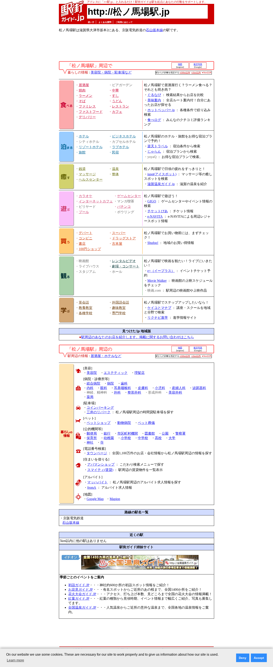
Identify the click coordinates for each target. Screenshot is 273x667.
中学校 (143, 438)
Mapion (115, 499)
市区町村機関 (127, 433)
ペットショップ (98, 423)
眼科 (103, 388)
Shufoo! (152, 243)
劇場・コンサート (125, 266)
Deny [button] (242, 658)
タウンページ (97, 453)
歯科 (124, 383)
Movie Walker (157, 280)
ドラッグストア (124, 238)
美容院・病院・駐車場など (111, 72)
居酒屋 (84, 85)
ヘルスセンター (91, 179)
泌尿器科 (199, 388)
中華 (115, 90)
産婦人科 (179, 388)
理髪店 (139, 373)
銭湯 (82, 169)
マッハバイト (97, 482)
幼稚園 (109, 438)
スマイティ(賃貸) (100, 470)
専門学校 (119, 313)
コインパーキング (100, 407)
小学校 (126, 438)
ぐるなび (154, 95)
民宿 (115, 152)
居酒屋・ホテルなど (106, 356)
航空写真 (198, 64)
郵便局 (92, 433)
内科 (90, 388)
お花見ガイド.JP (80, 589)
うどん (117, 101)
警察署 (180, 433)
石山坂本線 (154, 30)
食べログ (154, 120)
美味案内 (154, 100)
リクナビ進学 (157, 317)
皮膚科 (143, 388)
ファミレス (87, 106)
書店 (82, 243)
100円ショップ (90, 249)
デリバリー (87, 117)
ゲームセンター (129, 196)
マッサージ (87, 174)
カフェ (117, 112)
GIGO (151, 201)
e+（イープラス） (161, 271)
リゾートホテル (91, 147)
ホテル (84, 136)
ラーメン (85, 95)
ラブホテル (120, 147)
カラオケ (85, 196)
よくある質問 (105, 22)
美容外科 (175, 392)
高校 (158, 438)
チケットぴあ (157, 211)
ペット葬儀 (146, 423)
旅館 (82, 152)
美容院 (92, 373)
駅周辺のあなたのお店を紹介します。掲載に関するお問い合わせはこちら (137, 337)
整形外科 (134, 392)
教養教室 (85, 308)
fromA (91, 487)
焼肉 (82, 90)
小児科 (160, 388)
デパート (85, 233)
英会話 (84, 302)
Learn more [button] (15, 660)
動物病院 (124, 423)
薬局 (90, 397)
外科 (117, 392)
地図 (180, 64)
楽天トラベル (157, 146)
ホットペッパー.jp (161, 110)
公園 (165, 433)
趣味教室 (119, 308)
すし (115, 95)
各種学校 (85, 313)
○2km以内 (196, 72)
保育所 (92, 438)
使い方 (91, 22)
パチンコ (124, 206)
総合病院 (93, 383)
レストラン (120, 106)
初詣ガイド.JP (78, 585)
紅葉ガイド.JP (78, 598)
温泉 (115, 169)
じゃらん (154, 151)
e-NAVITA (155, 216)
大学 (171, 438)
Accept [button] (259, 658)
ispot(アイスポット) (161, 174)
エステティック (116, 373)
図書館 (150, 433)
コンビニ (85, 238)
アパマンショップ (101, 464)
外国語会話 (120, 302)
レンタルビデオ (124, 261)
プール (84, 212)
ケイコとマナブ (159, 308)
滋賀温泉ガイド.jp (161, 184)
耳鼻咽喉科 (122, 388)
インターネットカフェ (96, 201)
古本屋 (117, 243)
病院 (110, 383)
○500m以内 (185, 72)
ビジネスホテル (124, 136)
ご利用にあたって (124, 22)
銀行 (107, 433)
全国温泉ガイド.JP (82, 607)
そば (82, 101)
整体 (115, 174)
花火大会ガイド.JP (82, 594)
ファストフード (91, 112)
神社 (90, 442)
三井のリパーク (98, 412)
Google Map (95, 499)
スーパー (119, 233)
